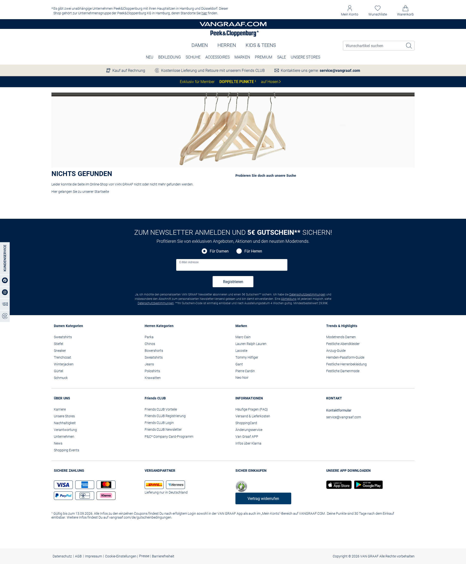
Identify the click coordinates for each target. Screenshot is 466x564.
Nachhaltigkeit (65, 423)
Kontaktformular (338, 410)
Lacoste (241, 351)
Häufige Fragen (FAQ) (251, 409)
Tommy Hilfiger (246, 357)
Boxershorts (154, 351)
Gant (239, 364)
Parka (149, 337)
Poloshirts (152, 371)
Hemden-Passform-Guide (345, 357)
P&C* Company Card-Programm (169, 436)
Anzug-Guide (336, 351)
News (58, 443)
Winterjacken (64, 364)
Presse (144, 556)
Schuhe (193, 57)
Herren (226, 45)
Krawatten (153, 378)
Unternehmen (64, 436)
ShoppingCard (246, 423)
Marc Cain (243, 337)
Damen (199, 45)
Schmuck (61, 378)
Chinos (150, 344)
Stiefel (58, 344)
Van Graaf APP (246, 436)
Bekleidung (169, 57)
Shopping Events (66, 450)
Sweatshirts (63, 337)
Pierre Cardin (245, 371)
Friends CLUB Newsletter (163, 429)
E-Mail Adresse (189, 262)
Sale (281, 57)
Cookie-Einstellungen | (121, 556)
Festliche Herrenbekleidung (346, 364)
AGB (78, 556)
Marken (242, 57)
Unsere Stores (305, 57)
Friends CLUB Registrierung (165, 416)
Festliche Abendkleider (343, 344)
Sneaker (60, 351)
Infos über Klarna (248, 443)
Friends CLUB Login (159, 423)
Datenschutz (62, 556)
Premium (263, 57)
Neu (149, 57)
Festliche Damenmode (342, 371)
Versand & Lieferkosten (252, 416)
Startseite (101, 192)
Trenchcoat (62, 357)
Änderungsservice (248, 430)
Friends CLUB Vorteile (161, 409)
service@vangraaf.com (340, 70)
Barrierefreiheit (163, 556)
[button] (350, 10)
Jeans (149, 364)
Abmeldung (288, 299)
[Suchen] (409, 46)
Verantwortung (65, 430)
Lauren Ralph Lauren (250, 344)
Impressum (93, 556)
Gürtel (58, 371)
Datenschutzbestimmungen (307, 294)
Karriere (60, 409)
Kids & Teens (261, 45)
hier (204, 13)
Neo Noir (242, 377)
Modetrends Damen (341, 337)
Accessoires (217, 57)
